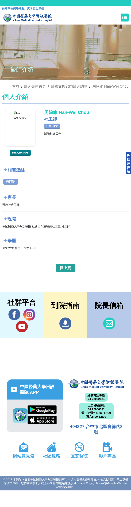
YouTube (22, 326)
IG (29, 315)
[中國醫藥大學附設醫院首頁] (27, 17)
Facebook (14, 315)
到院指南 (65, 323)
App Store (42, 421)
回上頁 (65, 268)
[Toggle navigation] (125, 17)
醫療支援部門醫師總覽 (69, 86)
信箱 (109, 323)
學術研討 (11, 181)
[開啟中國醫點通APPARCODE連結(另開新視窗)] (20, 415)
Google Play (42, 410)
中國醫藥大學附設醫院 (96, 383)
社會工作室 (52, 126)
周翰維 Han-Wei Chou (110, 86)
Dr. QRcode (20, 152)
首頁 (15, 86)
